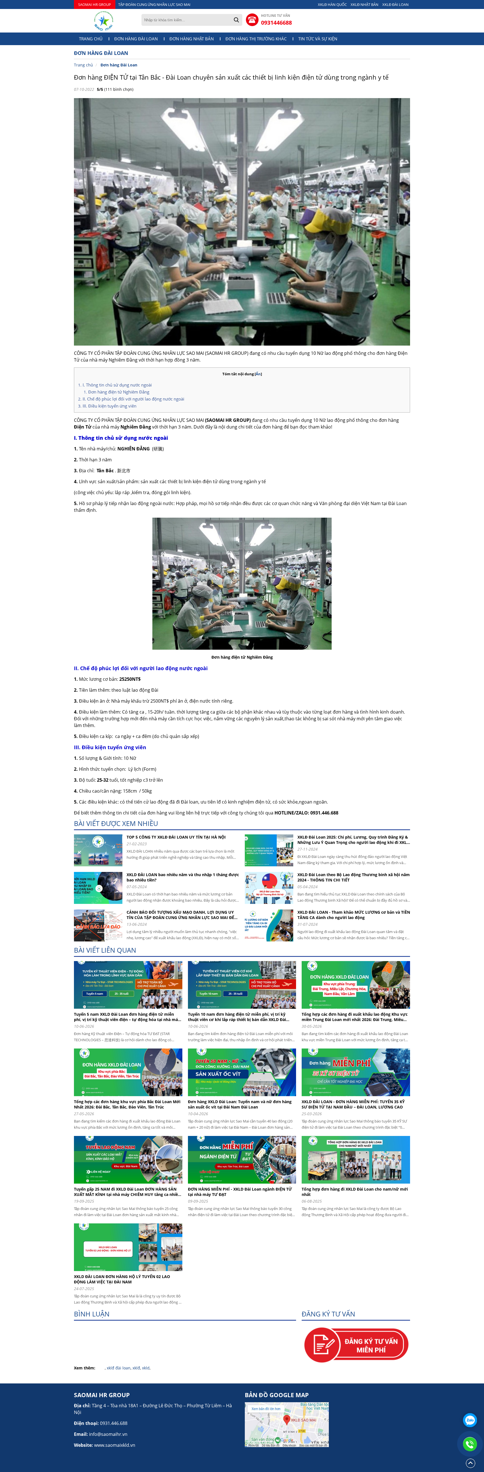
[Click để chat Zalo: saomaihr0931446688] (470, 1420)
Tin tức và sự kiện (317, 38)
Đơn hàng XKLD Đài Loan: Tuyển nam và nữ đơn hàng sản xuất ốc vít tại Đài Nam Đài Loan (240, 1104)
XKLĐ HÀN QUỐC (332, 4)
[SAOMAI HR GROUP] (103, 20)
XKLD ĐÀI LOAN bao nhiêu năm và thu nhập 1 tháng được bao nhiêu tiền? (183, 877)
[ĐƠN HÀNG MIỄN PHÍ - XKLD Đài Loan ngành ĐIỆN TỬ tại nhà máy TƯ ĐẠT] (244, 1185)
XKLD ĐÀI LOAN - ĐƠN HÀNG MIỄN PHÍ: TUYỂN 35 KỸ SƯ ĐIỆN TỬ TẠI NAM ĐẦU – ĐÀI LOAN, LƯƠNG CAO (353, 1104)
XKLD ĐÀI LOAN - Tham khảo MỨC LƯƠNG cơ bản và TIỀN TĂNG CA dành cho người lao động (353, 914)
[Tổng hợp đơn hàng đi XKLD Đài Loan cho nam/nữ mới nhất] (358, 1185)
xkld (146, 1368)
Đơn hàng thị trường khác (256, 38)
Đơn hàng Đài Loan (136, 38)
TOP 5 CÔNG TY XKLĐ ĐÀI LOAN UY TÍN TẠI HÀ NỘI (176, 837)
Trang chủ (91, 38)
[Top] (470, 1467)
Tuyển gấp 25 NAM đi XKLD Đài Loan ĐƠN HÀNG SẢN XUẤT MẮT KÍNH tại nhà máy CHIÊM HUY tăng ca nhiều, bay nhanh (128, 1191)
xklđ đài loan (119, 1368)
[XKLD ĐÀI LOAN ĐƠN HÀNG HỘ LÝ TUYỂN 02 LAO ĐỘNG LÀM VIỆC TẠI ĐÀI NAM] (130, 1272)
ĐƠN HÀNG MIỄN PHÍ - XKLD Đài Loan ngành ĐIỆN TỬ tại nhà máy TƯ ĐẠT (240, 1191)
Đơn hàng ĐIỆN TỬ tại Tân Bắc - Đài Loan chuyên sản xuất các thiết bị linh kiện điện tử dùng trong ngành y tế (231, 77)
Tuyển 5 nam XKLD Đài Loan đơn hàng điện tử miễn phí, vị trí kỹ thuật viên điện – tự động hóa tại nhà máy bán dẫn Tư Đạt (127, 1017)
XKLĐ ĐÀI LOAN (395, 4)
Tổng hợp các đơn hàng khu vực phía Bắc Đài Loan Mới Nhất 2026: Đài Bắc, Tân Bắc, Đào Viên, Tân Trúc (127, 1104)
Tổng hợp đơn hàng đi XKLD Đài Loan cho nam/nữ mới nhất (355, 1191)
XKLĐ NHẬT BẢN (364, 4)
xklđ (136, 1368)
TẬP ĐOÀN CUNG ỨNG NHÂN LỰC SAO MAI (154, 4)
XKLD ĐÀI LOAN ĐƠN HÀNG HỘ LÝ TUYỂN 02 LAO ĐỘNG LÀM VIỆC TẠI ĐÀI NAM (122, 1279)
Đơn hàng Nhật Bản (191, 38)
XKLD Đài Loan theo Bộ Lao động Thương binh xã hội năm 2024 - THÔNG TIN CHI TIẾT (353, 877)
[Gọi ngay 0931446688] (470, 1444)
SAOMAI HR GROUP (94, 4)
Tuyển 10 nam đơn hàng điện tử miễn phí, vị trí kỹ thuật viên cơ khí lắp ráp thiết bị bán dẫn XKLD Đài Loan (237, 1017)
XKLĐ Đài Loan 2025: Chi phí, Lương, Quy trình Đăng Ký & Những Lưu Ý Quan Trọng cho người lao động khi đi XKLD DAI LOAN (353, 839)
